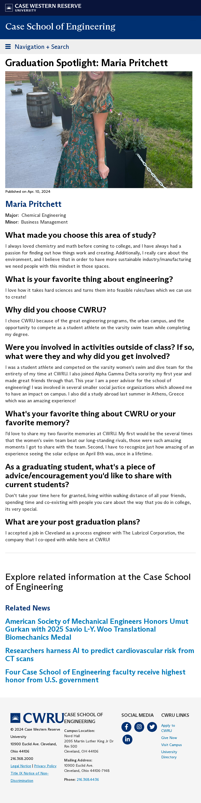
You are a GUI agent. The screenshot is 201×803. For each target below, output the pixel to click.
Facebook (126, 727)
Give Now (169, 737)
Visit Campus (171, 744)
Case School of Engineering (60, 26)
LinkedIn (127, 739)
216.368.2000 (21, 758)
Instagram (139, 727)
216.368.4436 (88, 779)
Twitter (152, 727)
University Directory (169, 754)
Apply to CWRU (168, 728)
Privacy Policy (45, 766)
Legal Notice (20, 766)
